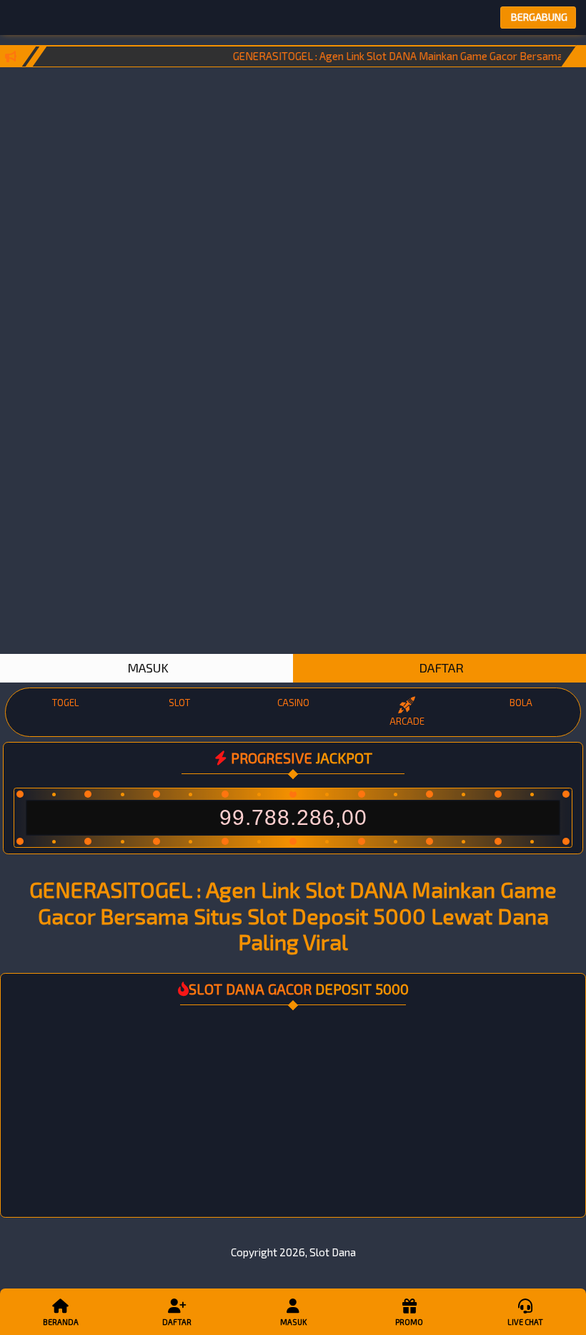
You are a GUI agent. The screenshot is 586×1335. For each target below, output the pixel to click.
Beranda (61, 1321)
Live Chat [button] (525, 1321)
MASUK (146, 667)
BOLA (521, 702)
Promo (409, 1321)
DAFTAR (440, 667)
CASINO (293, 702)
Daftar (177, 1321)
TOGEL (65, 702)
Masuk (293, 1321)
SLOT (179, 702)
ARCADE (406, 721)
